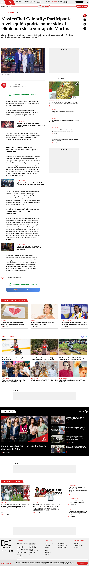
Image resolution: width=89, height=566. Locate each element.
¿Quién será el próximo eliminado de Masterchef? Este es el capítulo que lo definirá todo (29, 247)
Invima (70, 509)
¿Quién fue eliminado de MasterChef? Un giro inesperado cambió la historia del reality (30, 183)
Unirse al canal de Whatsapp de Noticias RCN (24, 94)
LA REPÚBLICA (61, 543)
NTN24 (46, 543)
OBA (30, 554)
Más (81, 411)
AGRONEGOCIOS (62, 547)
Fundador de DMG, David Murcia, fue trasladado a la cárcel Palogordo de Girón (65, 140)
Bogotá (54, 127)
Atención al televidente (20, 547)
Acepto (82, 563)
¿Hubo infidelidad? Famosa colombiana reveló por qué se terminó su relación (12, 323)
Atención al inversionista (20, 556)
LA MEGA (47, 554)
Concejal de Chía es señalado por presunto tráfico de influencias (76, 501)
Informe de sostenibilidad (32, 547)
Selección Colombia (66, 320)
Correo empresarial (22, 552)
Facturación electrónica (32, 544)
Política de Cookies (68, 563)
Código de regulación (22, 549)
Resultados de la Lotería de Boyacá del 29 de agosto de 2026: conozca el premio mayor (46, 505)
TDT (52, 543)
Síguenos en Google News (24, 289)
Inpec (53, 137)
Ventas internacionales (33, 550)
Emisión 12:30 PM (45, 6)
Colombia (18, 1)
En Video (8, 411)
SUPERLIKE (76, 547)
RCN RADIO (47, 547)
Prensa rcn (19, 554)
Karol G (33, 320)
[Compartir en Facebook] (84, 19)
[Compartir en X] (84, 24)
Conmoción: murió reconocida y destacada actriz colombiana (63, 112)
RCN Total (47, 545)
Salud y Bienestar (39, 2)
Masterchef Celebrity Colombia (14, 277)
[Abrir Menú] (2, 2)
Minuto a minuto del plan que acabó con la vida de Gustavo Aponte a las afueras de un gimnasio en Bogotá (65, 130)
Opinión (60, 1)
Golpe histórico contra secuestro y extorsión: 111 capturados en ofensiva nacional (76, 448)
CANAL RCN (79, 1)
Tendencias (54, 1)
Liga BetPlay (4, 502)
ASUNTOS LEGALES (62, 545)
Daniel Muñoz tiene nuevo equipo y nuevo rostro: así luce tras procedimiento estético (74, 323)
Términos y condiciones (46, 562)
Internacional (25, 1)
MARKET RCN (77, 549)
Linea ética (32, 552)
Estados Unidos (72, 485)
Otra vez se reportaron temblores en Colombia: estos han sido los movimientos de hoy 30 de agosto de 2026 (63, 103)
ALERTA (46, 550)
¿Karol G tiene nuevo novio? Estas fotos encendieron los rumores (43, 323)
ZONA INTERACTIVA (78, 545)
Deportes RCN (32, 2)
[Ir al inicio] (10, 2)
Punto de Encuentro (65, 2)
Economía (48, 1)
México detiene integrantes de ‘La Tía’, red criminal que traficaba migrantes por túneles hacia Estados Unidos (77, 489)
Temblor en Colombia (54, 100)
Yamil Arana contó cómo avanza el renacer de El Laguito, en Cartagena (76, 428)
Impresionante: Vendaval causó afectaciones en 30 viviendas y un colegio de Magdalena (75, 438)
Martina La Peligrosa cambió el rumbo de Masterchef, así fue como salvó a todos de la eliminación (31, 125)
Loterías (35, 502)
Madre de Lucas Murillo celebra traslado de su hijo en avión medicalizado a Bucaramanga (75, 418)
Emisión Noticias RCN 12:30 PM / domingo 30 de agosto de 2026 (23, 447)
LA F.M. (46, 549)
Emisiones (5, 6)
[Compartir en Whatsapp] (84, 28)
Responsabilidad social (22, 543)
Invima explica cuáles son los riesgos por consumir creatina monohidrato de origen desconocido (77, 513)
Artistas (54, 109)
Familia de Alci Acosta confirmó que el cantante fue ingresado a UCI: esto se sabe (65, 121)
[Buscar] (87, 2)
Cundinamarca (72, 498)
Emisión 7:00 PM (83, 6)
